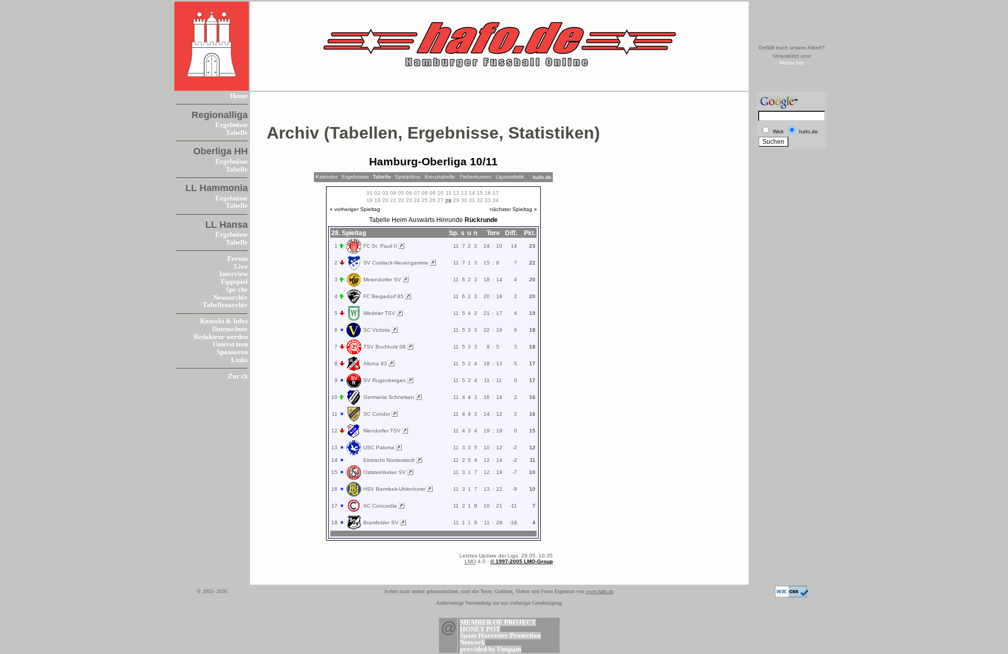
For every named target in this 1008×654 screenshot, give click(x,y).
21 (393, 200)
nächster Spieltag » (513, 209)
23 (409, 200)
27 (440, 200)
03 (385, 193)
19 (377, 200)
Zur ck (238, 376)
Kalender (327, 177)
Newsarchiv (230, 297)
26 (432, 200)
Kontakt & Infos (224, 321)
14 (472, 193)
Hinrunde (449, 220)
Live (241, 266)
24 (417, 200)
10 (440, 193)
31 (472, 200)
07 (417, 193)
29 (456, 200)
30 (464, 200)
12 (456, 193)
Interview (233, 274)
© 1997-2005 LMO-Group (521, 561)
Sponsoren (232, 352)
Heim (399, 220)
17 (495, 193)
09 (432, 193)
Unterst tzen (230, 344)
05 (401, 193)
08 (425, 193)
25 (425, 200)
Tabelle (237, 132)
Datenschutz (230, 329)
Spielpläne (408, 177)
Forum (237, 258)
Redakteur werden (221, 337)
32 (480, 200)
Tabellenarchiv (225, 305)
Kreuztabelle (440, 177)
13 (464, 193)
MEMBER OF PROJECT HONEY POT (498, 626)
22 (401, 200)
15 (480, 193)
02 (377, 193)
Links (239, 360)
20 (385, 200)
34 (495, 200)
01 (369, 193)
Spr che (237, 289)
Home (239, 96)
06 (409, 193)
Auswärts (421, 220)
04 (393, 193)
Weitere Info (791, 63)
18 (369, 200)
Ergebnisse (231, 125)
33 (488, 200)
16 (488, 193)
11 (449, 193)
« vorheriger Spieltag (355, 209)
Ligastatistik (510, 177)
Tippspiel (234, 282)
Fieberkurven (475, 177)
